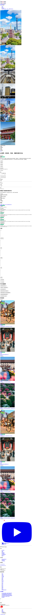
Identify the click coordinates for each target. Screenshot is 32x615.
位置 (4, 4)
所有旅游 (3, 553)
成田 (2, 583)
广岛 (2, 582)
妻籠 (2, 579)
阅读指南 (3, 597)
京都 (2, 574)
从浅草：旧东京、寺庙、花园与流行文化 (6, 204)
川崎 (2, 581)
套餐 (2, 4)
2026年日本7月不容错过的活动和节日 (7, 595)
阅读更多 (25, 159)
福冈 (2, 586)
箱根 (2, 587)
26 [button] (2, 177)
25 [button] (1, 177)
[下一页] (0, 171)
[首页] (3, 3)
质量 (2, 609)
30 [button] (5, 177)
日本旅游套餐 (4, 554)
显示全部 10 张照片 (3, 145)
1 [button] (4, 174)
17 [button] (0, 176)
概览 (1, 146)
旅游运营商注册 (4, 559)
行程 (1, 149)
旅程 (1, 4)
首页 (2, 6)
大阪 (2, 577)
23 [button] (5, 176)
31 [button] (0, 178)
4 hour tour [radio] (1, 167)
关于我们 (3, 550)
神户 (2, 585)
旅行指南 (3, 552)
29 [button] (4, 177)
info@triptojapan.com (3, 565)
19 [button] (2, 176)
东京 (2, 573)
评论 (1, 148)
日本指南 (1, 591)
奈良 (2, 578)
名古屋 (3, 576)
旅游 (3, 4)
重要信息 (2, 147)
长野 (2, 588)
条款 (2, 610)
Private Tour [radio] (1, 168)
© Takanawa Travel (2, 614)
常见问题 (2, 150)
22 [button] (4, 176)
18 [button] (1, 176)
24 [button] (0, 177)
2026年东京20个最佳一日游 (5, 596)
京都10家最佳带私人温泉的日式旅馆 (7, 594)
